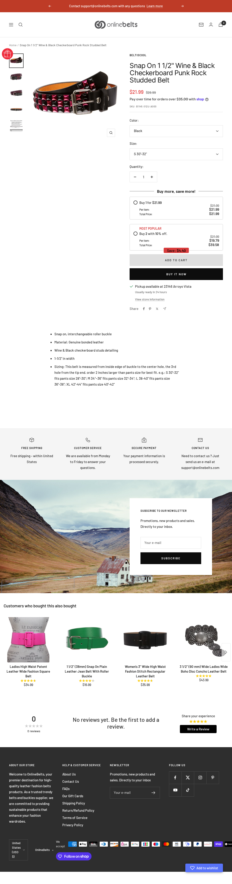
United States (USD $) (16, 849)
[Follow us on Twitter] (187, 777)
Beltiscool (138, 55)
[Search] (21, 25)
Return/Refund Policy (78, 810)
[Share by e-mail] (164, 308)
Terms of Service (74, 818)
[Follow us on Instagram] (200, 777)
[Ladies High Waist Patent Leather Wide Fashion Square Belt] (28, 639)
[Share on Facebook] (144, 308)
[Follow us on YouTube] (175, 790)
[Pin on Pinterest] (150, 308)
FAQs (66, 789)
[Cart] (220, 24)
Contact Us (70, 781)
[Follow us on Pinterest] (212, 777)
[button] (204, 868)
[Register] (153, 792)
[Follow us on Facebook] (175, 777)
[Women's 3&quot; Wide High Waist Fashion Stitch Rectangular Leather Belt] (145, 639)
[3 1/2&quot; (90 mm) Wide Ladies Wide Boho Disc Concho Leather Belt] (203, 639)
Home (13, 45)
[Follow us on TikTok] (187, 790)
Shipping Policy (73, 803)
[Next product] (226, 652)
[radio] (176, 208)
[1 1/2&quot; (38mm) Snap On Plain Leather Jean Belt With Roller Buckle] (86, 639)
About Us (69, 774)
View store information (149, 299)
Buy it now (176, 274)
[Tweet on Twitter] (157, 308)
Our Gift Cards (72, 796)
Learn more (155, 6)
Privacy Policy (72, 825)
